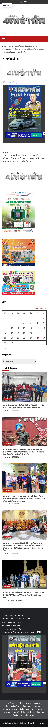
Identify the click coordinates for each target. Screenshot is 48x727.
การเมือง (6, 712)
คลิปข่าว (30, 712)
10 (12, 328)
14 (38, 328)
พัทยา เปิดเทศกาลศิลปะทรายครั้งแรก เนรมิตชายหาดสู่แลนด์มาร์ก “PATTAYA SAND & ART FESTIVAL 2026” (23, 594)
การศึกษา (37, 703)
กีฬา (23, 712)
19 (24, 333)
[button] (4, 39)
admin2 (7, 410)
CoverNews (28, 723)
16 (5, 333)
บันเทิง (15, 715)
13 (31, 328)
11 (18, 328)
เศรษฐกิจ (6, 709)
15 (44, 328)
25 (18, 338)
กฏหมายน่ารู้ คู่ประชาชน (22, 709)
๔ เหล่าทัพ (36, 706)
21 (38, 333)
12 (24, 328)
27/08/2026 (15, 410)
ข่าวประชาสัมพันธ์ (23, 703)
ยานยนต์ (15, 712)
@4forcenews (9, 600)
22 (44, 333)
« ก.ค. (4, 348)
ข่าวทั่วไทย (7, 399)
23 (5, 338)
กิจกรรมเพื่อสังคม (13, 706)
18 (18, 333)
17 (12, 333)
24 (12, 338)
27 (31, 338)
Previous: (23, 156)
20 (31, 333)
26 (24, 338)
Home (32, 715)
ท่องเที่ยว (7, 586)
